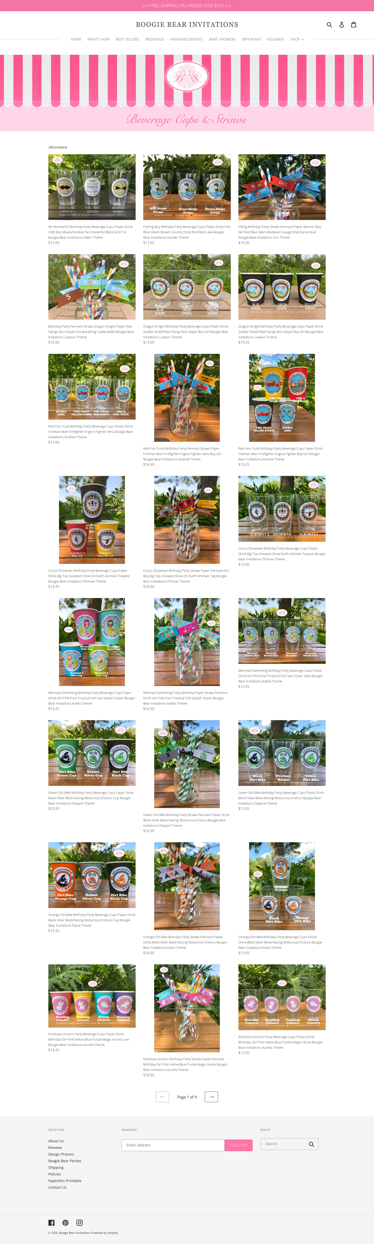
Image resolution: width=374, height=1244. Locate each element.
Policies (54, 1174)
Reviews (55, 1147)
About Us (56, 1140)
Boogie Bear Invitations (74, 1233)
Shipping (56, 1167)
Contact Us (57, 1187)
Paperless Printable (64, 1180)
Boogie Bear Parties (64, 1160)
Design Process (61, 1154)
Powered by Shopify (104, 1233)
